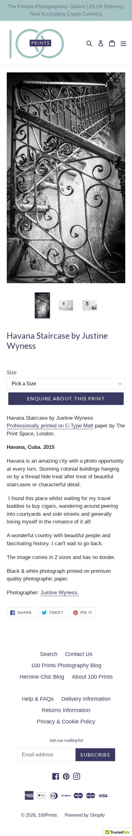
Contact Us (78, 654)
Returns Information (66, 710)
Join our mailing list (66, 740)
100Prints (47, 815)
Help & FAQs (38, 699)
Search (48, 654)
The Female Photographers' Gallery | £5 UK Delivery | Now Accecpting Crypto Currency (66, 10)
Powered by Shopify (85, 815)
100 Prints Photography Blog (66, 665)
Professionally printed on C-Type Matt (50, 426)
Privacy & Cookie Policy (66, 721)
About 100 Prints (92, 677)
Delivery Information (86, 699)
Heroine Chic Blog (42, 677)
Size (12, 372)
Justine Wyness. (60, 592)
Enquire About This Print (66, 398)
